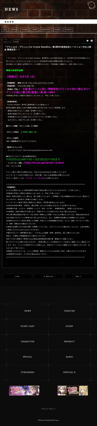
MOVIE (14, 30)
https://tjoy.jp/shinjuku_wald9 (41, 83)
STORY (69, 326)
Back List (49, 276)
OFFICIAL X (69, 372)
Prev (18, 276)
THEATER (69, 311)
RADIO (58, 30)
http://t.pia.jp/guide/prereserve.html (38, 150)
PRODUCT (46, 30)
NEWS (27, 311)
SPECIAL (27, 357)
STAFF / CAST (28, 326)
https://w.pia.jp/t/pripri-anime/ (44, 162)
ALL (5, 30)
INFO (34, 30)
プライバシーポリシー (48, 409)
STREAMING (27, 372)
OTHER (68, 30)
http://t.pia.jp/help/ (42, 172)
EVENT (25, 30)
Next (77, 276)
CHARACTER (27, 341)
